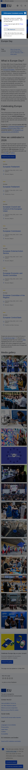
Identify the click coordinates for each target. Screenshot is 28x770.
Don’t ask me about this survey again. (14, 33)
